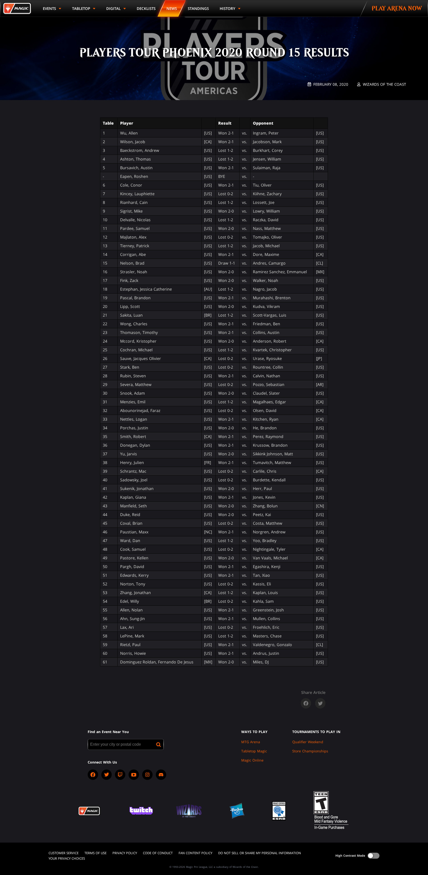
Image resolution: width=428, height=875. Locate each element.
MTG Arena (250, 741)
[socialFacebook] (93, 774)
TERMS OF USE (95, 853)
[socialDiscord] (161, 774)
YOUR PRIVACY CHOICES (67, 858)
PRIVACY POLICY (124, 853)
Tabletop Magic (254, 751)
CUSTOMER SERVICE (64, 853)
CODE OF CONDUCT (158, 853)
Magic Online (252, 760)
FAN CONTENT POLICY (195, 853)
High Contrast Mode (350, 855)
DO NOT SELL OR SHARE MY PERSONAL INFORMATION (259, 853)
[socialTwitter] (106, 774)
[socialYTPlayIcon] (134, 774)
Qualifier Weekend (307, 741)
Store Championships (310, 751)
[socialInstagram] (147, 774)
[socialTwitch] (120, 774)
